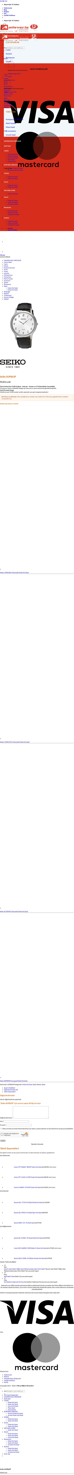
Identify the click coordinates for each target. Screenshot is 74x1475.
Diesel (6, 266)
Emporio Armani (9, 268)
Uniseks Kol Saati (13, 214)
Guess (6, 182)
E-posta (3, 1125)
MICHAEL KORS (9, 190)
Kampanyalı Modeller (15, 119)
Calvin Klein (8, 262)
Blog (5, 10)
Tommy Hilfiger (9, 297)
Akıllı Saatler (11, 123)
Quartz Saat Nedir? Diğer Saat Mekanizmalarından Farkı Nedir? (24, 1269)
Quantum (7, 280)
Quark (6, 197)
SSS (5, 13)
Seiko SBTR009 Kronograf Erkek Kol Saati (13, 1081)
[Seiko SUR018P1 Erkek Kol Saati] (8, 242)
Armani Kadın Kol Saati (15, 170)
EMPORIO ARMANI (11, 165)
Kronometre (11, 131)
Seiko (5, 286)
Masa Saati (10, 127)
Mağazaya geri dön (14, 73)
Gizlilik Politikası (9, 15)
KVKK (6, 1382)
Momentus (7, 277)
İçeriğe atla (3, 1)
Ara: (5, 48)
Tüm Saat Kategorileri (11, 36)
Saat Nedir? (7, 1276)
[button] (2, 255)
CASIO (6, 151)
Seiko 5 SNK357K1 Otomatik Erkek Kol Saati (14, 742)
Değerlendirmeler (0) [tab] (11, 1090)
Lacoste (6, 273)
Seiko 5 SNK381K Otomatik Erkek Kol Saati (14, 572)
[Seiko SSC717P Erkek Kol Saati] (8, 252)
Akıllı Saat (7, 146)
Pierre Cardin (8, 279)
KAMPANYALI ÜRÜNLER (12, 141)
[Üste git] (1, 1388)
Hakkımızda (8, 8)
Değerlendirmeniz (6, 1118)
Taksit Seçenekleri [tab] (10, 1092)
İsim (2, 1121)
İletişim (6, 11)
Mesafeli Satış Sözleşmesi (12, 1378)
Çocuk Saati (11, 135)
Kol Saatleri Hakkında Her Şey (14, 1282)
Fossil (6, 269)
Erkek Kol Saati (13, 154)
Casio (8, 50)
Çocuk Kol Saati (13, 158)
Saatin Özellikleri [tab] (9, 1088)
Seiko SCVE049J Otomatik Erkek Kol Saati (14, 911)
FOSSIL (6, 173)
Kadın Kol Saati (13, 156)
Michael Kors (8, 275)
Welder (6, 299)
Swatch (9, 53)
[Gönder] (4, 50)
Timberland (7, 295)
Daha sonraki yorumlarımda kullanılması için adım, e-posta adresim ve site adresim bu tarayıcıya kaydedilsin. (37, 1129)
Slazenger (7, 292)
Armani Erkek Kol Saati (15, 168)
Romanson (10, 57)
